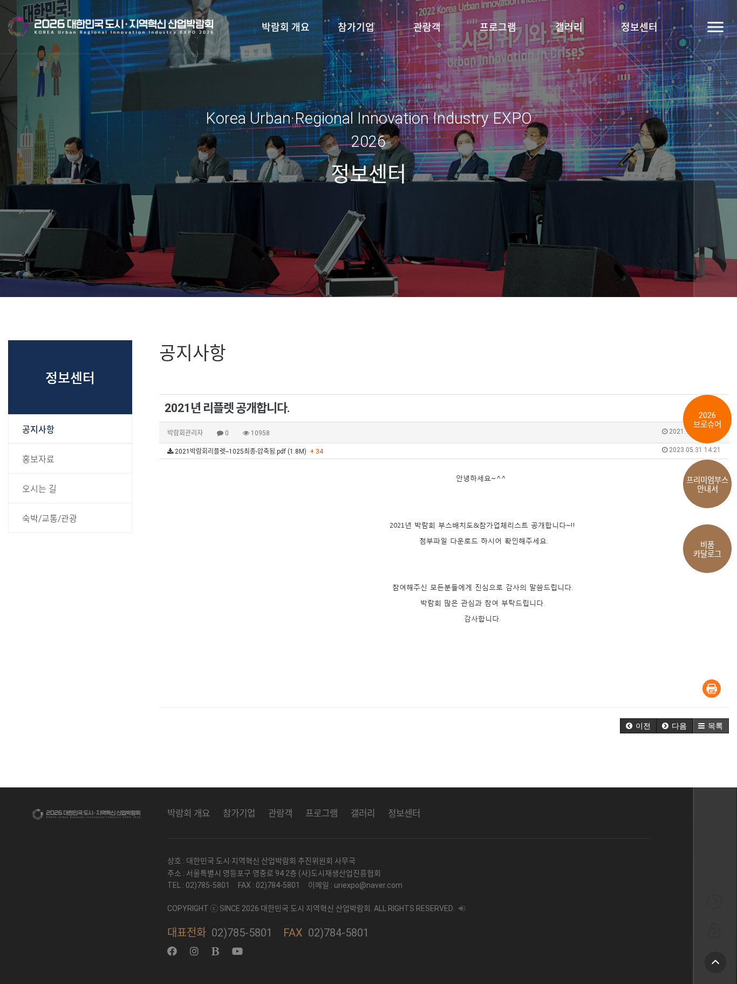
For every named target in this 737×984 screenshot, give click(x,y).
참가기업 (356, 27)
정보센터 (639, 27)
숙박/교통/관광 (49, 519)
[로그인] (714, 930)
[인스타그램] (194, 951)
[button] (638, 725)
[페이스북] (172, 951)
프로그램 (498, 27)
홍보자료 (38, 459)
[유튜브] (237, 951)
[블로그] (215, 951)
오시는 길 (39, 489)
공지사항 (38, 429)
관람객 (427, 27)
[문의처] (714, 901)
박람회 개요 (286, 27)
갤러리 (569, 27)
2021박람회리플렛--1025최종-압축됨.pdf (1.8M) (447, 450)
